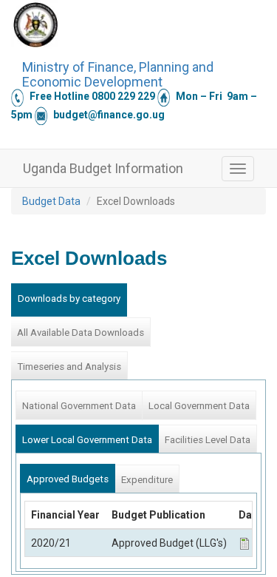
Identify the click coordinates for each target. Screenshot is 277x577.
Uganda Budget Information (103, 168)
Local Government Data (199, 405)
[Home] (35, 24)
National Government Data (79, 405)
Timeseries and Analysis (69, 366)
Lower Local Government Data (87, 439)
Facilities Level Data (207, 439)
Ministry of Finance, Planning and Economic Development (117, 72)
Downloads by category (69, 298)
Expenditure (147, 479)
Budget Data (51, 201)
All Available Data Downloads (80, 332)
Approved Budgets (68, 479)
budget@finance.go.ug (109, 115)
